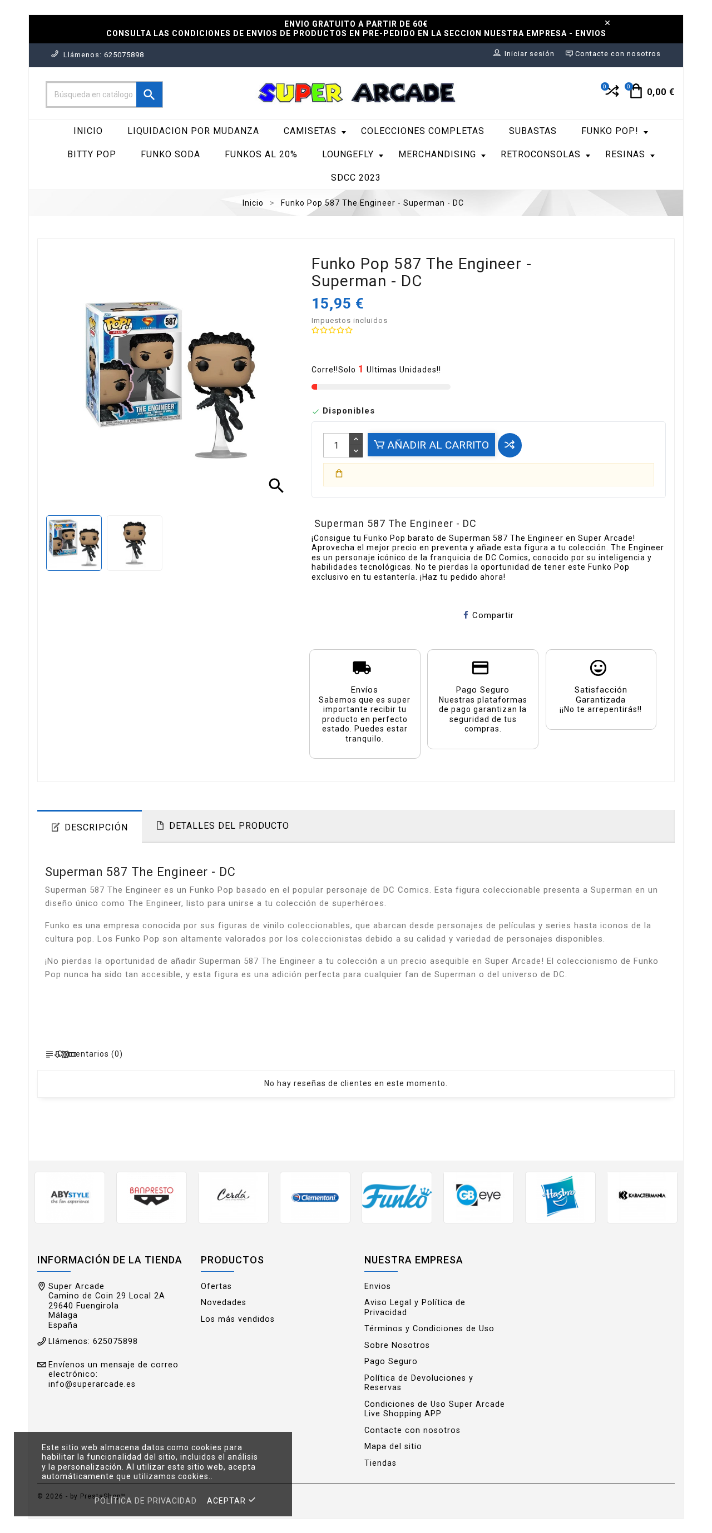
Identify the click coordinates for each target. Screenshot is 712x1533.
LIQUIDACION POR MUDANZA (193, 131)
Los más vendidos (238, 1319)
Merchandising (437, 154)
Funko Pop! (610, 131)
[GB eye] (478, 1196)
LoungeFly (348, 154)
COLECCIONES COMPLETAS (422, 131)
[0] (611, 95)
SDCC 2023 (356, 177)
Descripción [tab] (96, 827)
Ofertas (216, 1286)
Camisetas (310, 131)
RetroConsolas (541, 154)
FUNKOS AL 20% (261, 154)
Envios (377, 1286)
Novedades (223, 1302)
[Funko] (397, 1196)
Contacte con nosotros (412, 1430)
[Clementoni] (315, 1196)
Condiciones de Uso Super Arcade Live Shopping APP (434, 1409)
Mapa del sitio (393, 1446)
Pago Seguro (391, 1361)
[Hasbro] (560, 1196)
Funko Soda (170, 154)
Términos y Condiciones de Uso (429, 1328)
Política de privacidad (146, 1500)
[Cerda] (233, 1196)
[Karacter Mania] (642, 1196)
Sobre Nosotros (397, 1345)
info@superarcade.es (92, 1384)
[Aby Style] (70, 1196)
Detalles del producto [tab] (229, 825)
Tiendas (380, 1463)
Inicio (88, 131)
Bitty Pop (91, 154)
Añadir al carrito (436, 445)
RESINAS (625, 154)
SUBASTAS (533, 131)
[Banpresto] (151, 1196)
